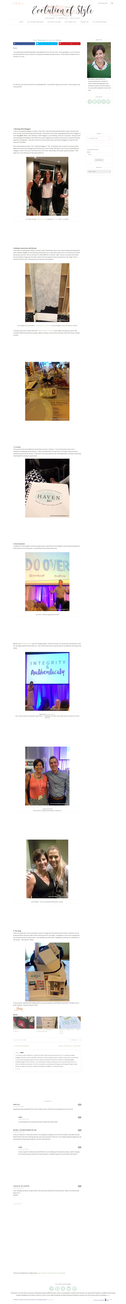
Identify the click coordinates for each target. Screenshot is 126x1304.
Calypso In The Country (21, 1186)
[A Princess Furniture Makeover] (47, 1023)
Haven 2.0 (15, 1029)
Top (111, 1299)
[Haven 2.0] (23, 1023)
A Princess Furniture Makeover (44, 1029)
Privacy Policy (50, 1299)
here (108, 1295)
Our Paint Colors (54, 22)
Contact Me (84, 22)
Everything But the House (45, 331)
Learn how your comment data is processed (51, 1273)
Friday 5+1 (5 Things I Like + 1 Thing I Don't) (70, 1046)
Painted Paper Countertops (43, 325)
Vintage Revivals (26, 643)
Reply (80, 1104)
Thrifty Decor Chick (41, 219)
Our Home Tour (70, 22)
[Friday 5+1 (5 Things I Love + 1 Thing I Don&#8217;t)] (70, 1023)
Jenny (24, 1040)
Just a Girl (55, 219)
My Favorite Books (100, 22)
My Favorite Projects (35, 22)
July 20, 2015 (17, 1040)
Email (88, 152)
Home (21, 22)
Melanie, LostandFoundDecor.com (24, 1130)
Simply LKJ (16, 1104)
